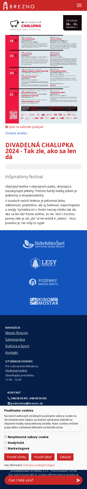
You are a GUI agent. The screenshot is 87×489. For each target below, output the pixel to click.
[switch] (5, 436)
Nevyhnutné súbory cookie (28, 437)
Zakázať (65, 457)
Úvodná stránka (16, 133)
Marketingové (18, 448)
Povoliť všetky (16, 457)
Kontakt (11, 352)
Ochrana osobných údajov (39, 465)
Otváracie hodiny (16, 370)
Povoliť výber (43, 457)
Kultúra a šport (17, 346)
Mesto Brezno (16, 333)
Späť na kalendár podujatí (26, 127)
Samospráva (15, 339)
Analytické (16, 443)
